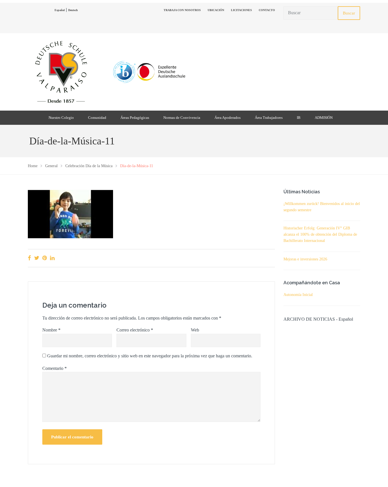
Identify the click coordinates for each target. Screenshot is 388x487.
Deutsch (73, 10)
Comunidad (97, 117)
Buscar (349, 13)
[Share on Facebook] (29, 258)
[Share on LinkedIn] (52, 258)
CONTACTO (267, 10)
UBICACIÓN (216, 10)
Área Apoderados (227, 117)
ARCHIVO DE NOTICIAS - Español (318, 319)
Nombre (51, 330)
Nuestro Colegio (61, 117)
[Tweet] (36, 258)
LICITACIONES (241, 10)
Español (60, 10)
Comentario (54, 368)
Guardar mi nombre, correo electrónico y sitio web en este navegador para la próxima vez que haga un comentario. (149, 355)
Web (195, 330)
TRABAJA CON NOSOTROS (182, 10)
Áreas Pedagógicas (134, 117)
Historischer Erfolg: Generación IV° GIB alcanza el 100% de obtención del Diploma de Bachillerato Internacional (320, 234)
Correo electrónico (134, 330)
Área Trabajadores (269, 117)
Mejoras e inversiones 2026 (305, 259)
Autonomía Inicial (298, 295)
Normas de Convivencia (181, 117)
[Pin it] (44, 258)
